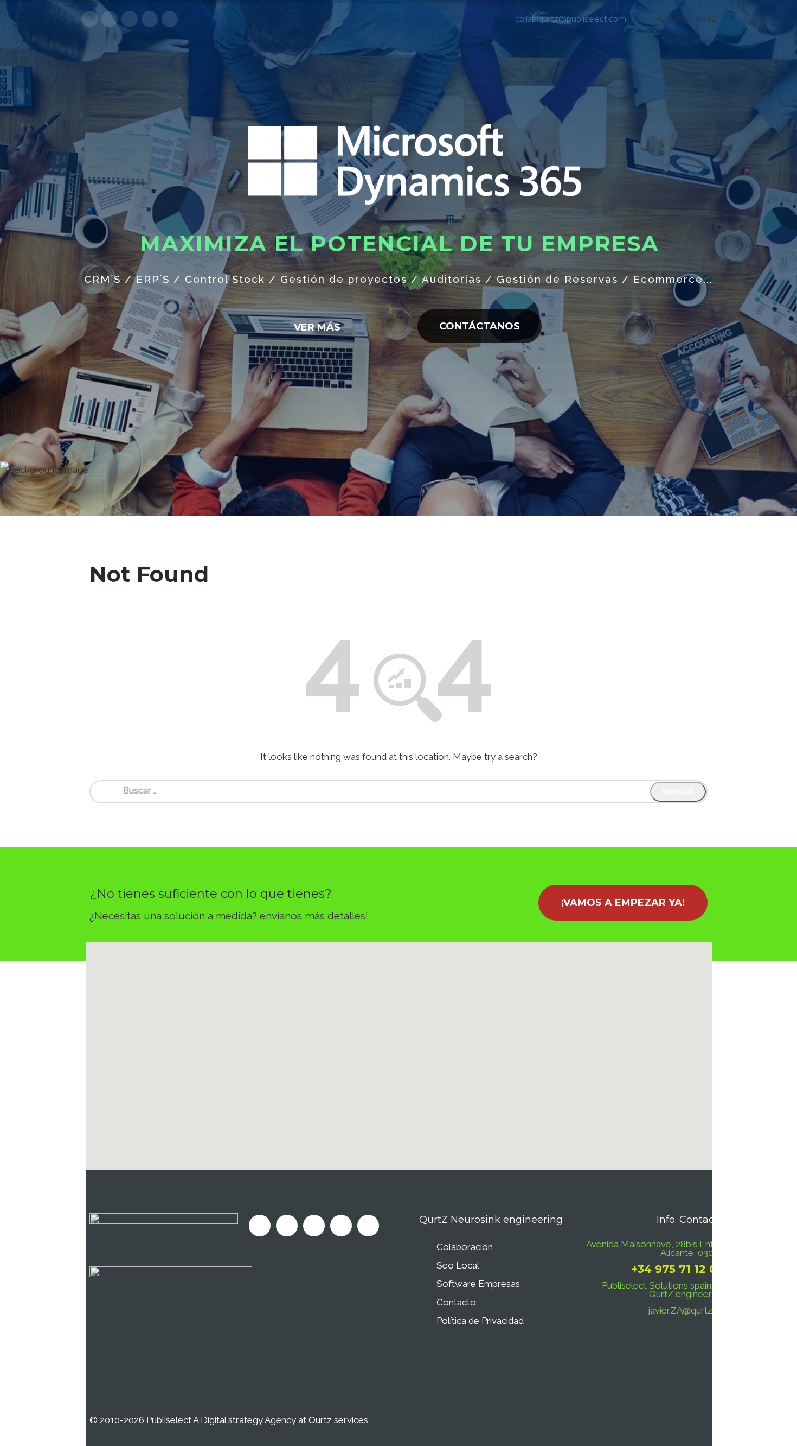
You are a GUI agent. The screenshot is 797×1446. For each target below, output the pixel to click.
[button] (398, 1049)
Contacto (456, 1302)
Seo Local (457, 1265)
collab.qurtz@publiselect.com (570, 19)
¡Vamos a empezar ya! (623, 903)
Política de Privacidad (480, 1320)
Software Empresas (478, 1283)
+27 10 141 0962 (686, 19)
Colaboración (464, 1246)
